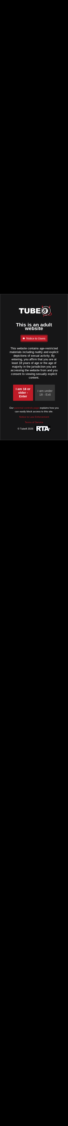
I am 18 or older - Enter (23, 392)
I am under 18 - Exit (44, 392)
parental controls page (26, 407)
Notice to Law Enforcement (34, 416)
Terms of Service (34, 422)
